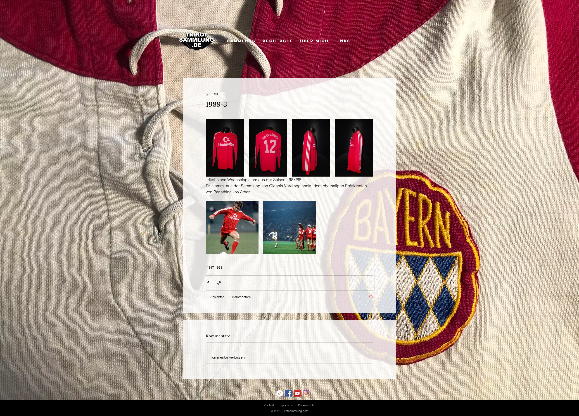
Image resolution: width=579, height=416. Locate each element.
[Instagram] (306, 393)
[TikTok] (279, 393)
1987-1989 (214, 267)
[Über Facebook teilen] (208, 283)
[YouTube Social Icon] (297, 393)
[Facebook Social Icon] (288, 393)
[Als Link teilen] (219, 283)
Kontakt (269, 405)
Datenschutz (306, 405)
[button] (390, 57)
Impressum (286, 405)
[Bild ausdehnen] (225, 148)
